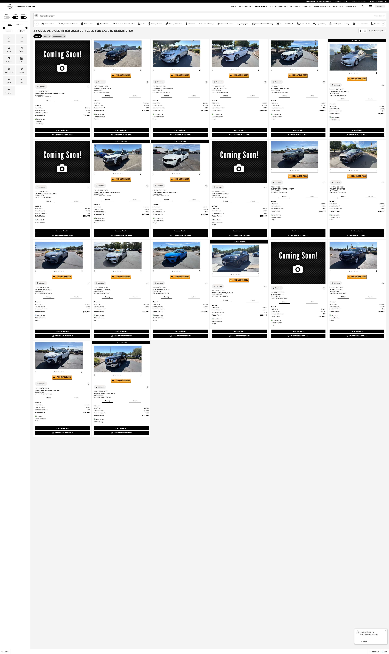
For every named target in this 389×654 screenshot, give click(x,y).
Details (76, 100)
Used (15, 14)
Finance (306, 6)
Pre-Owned (260, 6)
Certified (23, 14)
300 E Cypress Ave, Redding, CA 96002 (318, 1)
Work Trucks (245, 6)
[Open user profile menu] (385, 1)
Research (349, 6)
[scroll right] (383, 24)
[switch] (7, 16)
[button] (363, 6)
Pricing (48, 100)
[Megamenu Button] (370, 6)
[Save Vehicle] (88, 86)
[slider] (4, 28)
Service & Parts (321, 6)
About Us (337, 6)
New (232, 6)
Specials (294, 6)
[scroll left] (37, 24)
